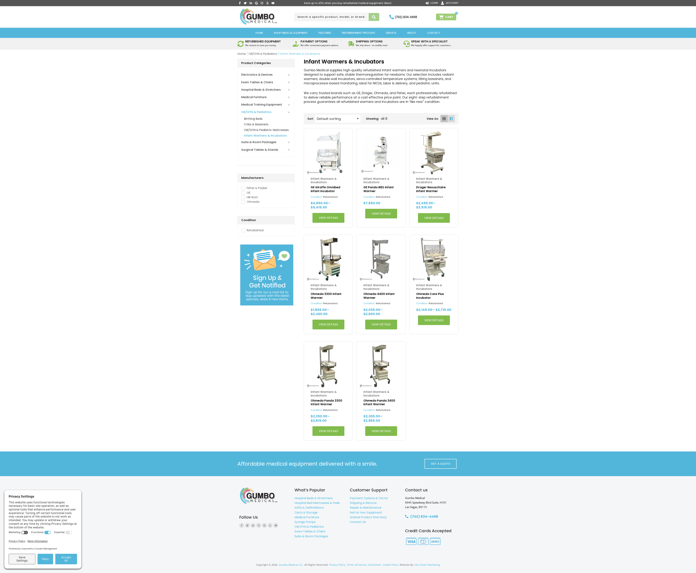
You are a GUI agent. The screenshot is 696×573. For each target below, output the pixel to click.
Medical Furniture (253, 97)
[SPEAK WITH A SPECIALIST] (406, 44)
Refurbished (255, 230)
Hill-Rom (252, 197)
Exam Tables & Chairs (257, 82)
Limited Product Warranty (368, 517)
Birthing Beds (253, 119)
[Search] (374, 17)
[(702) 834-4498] (391, 17)
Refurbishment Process (358, 33)
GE (248, 193)
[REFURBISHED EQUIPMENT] (240, 44)
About (411, 33)
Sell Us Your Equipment (366, 512)
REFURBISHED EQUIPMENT (263, 41)
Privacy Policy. (337, 564)
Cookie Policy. (391, 564)
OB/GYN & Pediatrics (262, 54)
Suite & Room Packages (258, 142)
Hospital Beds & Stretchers (261, 90)
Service (391, 33)
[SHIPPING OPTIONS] (351, 44)
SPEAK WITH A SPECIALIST (429, 41)
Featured (325, 33)
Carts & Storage (306, 512)
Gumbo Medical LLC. (291, 564)
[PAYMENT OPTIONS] (296, 44)
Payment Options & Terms (369, 498)
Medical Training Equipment (261, 104)
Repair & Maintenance (366, 508)
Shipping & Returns (363, 503)
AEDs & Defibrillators (309, 508)
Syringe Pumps (305, 522)
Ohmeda (253, 202)
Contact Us (358, 522)
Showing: (372, 119)
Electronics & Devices (257, 75)
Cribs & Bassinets (256, 124)
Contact (433, 33)
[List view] (451, 118)
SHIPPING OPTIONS (369, 41)
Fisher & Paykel (257, 188)
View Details (328, 218)
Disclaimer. (375, 564)
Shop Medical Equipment (291, 33)
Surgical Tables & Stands (259, 150)
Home (259, 33)
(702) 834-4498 (406, 17)
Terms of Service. (357, 564)
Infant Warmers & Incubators (265, 136)
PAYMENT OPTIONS (314, 41)
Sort (310, 119)
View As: (433, 119)
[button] (289, 74)
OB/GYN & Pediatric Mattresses (266, 130)
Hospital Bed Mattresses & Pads (317, 503)
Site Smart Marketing (427, 564)
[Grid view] (444, 118)
